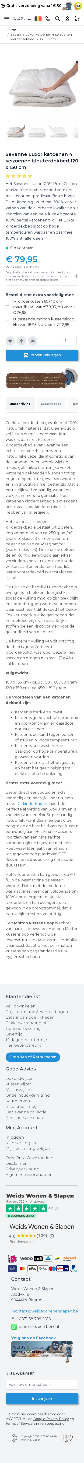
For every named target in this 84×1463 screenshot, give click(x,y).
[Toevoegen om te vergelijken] (21, 341)
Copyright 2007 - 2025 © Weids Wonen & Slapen (39, 1438)
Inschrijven (42, 1398)
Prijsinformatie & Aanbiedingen (37, 1012)
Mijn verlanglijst (21, 1143)
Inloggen (15, 1137)
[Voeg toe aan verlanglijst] (10, 341)
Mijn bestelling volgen (28, 1148)
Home (11, 30)
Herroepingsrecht (23, 1045)
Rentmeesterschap (24, 1118)
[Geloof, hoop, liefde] (67, 1438)
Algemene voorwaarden (29, 1174)
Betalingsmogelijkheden (30, 1017)
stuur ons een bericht (39, 1326)
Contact (21, 1279)
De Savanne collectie (26, 1112)
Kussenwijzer (18, 1084)
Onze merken (40, 1158)
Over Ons (15, 1158)
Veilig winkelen (21, 1006)
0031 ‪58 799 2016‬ (35, 1319)
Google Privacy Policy (51, 1419)
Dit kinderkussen (33, 803)
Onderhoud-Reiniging (28, 1095)
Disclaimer (16, 1163)
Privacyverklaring (22, 1169)
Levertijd (14, 1034)
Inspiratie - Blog (21, 1106)
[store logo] (22, 18)
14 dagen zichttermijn (27, 1040)
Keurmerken (18, 1101)
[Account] (67, 19)
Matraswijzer (18, 1090)
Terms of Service (19, 1423)
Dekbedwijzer (19, 1078)
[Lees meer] (76, 276)
